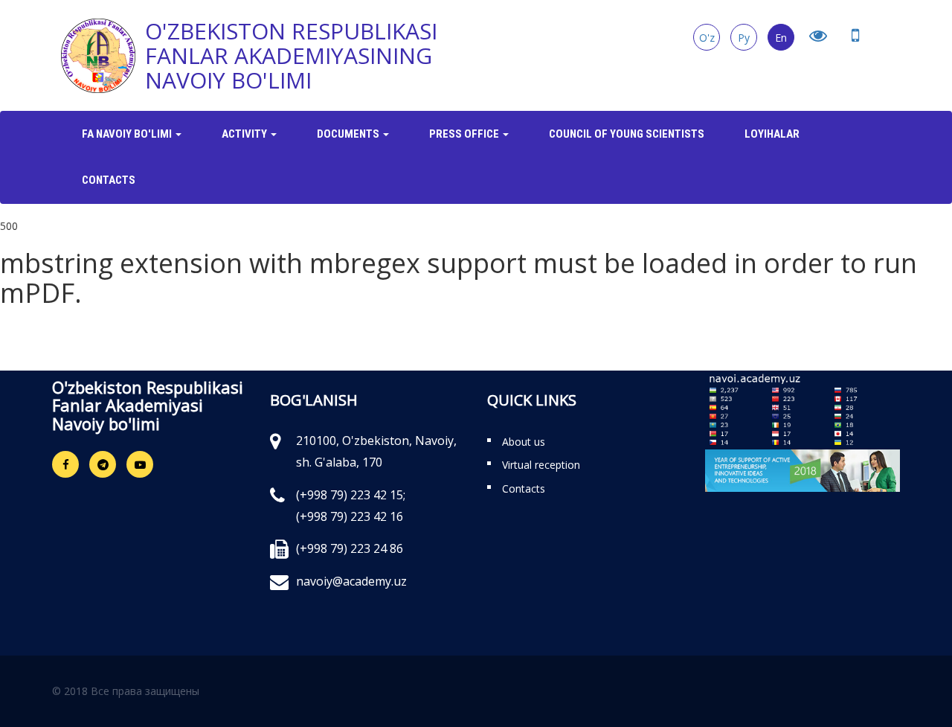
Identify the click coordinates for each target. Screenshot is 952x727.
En (781, 38)
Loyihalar (772, 134)
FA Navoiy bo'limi (128, 134)
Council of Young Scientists (626, 134)
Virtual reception (541, 465)
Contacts (108, 180)
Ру (744, 38)
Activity (245, 134)
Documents (349, 134)
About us (523, 442)
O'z (707, 38)
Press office (465, 134)
